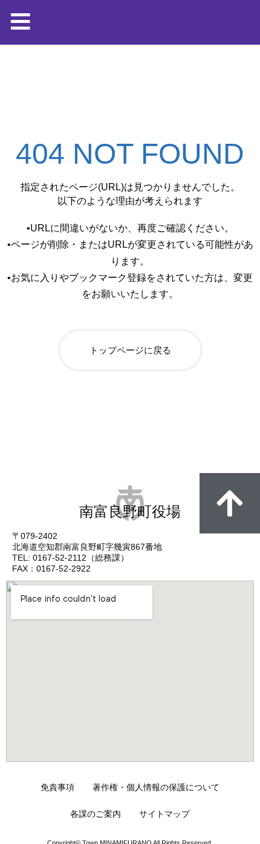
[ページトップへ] (230, 503)
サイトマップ (164, 814)
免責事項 (57, 787)
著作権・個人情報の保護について (156, 787)
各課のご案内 (95, 814)
